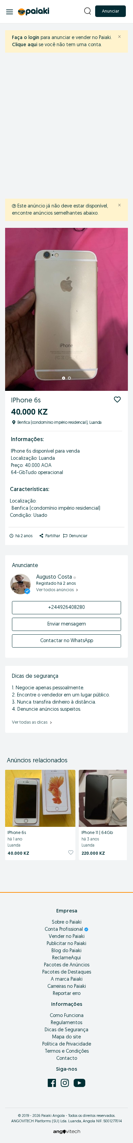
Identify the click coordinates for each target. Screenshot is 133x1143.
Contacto (66, 1058)
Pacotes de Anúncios (66, 965)
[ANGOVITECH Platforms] (66, 1131)
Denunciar (77, 536)
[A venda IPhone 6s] (40, 797)
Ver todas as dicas (30, 722)
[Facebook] (52, 1082)
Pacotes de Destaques (66, 972)
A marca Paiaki (67, 979)
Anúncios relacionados (37, 761)
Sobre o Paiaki (67, 922)
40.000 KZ (18, 853)
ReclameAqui (66, 958)
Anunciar (110, 11)
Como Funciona (67, 1015)
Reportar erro (66, 993)
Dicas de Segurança (66, 1030)
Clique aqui (24, 45)
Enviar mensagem (66, 624)
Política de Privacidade (66, 1044)
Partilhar (52, 536)
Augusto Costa (54, 577)
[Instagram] (65, 1082)
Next (119, 309)
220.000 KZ (93, 853)
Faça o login (25, 37)
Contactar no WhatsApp (66, 640)
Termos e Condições (67, 1051)
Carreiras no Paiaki (66, 986)
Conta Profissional (64, 929)
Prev (14, 309)
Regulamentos (66, 1023)
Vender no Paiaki (67, 936)
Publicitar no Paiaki (66, 943)
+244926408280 (66, 607)
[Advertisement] (66, 125)
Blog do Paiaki (66, 951)
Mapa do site (66, 1037)
